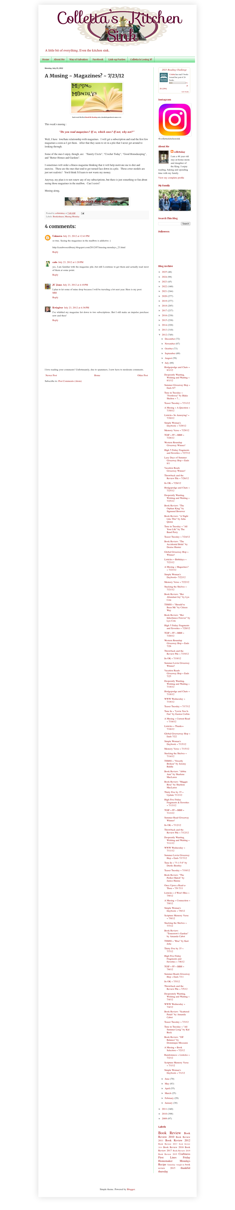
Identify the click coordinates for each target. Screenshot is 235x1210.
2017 (165, 310)
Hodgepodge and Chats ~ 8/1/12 (177, 368)
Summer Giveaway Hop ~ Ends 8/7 (177, 386)
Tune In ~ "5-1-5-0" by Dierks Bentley (175, 864)
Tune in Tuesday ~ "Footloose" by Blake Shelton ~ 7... (176, 395)
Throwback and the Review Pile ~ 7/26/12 (176, 477)
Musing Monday (72, 216)
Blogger (131, 1189)
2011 (165, 1108)
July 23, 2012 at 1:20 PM (70, 262)
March (168, 1093)
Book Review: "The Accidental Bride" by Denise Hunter (176, 544)
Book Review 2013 (167, 1143)
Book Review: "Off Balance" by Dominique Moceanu (176, 1039)
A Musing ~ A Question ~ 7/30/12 (177, 409)
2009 (165, 1118)
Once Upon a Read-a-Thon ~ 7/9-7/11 (175, 887)
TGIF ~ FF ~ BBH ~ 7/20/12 (174, 634)
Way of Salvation (78, 59)
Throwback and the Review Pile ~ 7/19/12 (176, 652)
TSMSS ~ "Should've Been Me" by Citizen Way (176, 607)
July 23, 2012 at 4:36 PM (76, 307)
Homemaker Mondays (174, 1161)
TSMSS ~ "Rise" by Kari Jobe (176, 942)
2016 (165, 315)
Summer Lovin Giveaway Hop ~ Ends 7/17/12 (177, 856)
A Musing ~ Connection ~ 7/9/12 (177, 902)
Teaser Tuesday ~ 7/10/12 (177, 870)
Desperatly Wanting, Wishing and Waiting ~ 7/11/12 (177, 840)
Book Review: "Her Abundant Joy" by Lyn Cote (176, 596)
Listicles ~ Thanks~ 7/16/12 (174, 727)
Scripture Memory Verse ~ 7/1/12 (176, 1064)
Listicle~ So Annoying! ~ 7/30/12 (176, 416)
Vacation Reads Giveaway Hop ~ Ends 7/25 (176, 673)
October (169, 348)
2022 (165, 286)
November (170, 343)
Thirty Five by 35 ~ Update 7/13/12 (174, 793)
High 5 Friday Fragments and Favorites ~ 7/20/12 (177, 627)
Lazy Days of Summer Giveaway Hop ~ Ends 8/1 (176, 460)
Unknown (57, 236)
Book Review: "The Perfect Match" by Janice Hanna (174, 877)
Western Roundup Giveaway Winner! (174, 444)
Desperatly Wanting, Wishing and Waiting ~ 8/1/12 (177, 377)
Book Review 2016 (173, 1147)
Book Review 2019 (167, 1154)
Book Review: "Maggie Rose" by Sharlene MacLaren (176, 784)
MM (54, 292)
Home (45, 59)
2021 (165, 291)
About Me (59, 59)
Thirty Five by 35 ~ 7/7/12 (174, 950)
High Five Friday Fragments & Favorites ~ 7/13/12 (176, 802)
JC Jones (57, 284)
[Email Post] (82, 213)
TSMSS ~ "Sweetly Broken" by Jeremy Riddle (175, 763)
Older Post (142, 375)
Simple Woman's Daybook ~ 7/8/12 (174, 909)
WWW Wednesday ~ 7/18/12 (174, 700)
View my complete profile (171, 177)
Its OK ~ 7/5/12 (172, 981)
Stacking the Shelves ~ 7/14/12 (175, 755)
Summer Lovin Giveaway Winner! (177, 664)
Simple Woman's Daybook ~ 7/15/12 (175, 743)
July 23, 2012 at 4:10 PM (75, 284)
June (167, 1078)
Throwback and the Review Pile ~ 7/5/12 (176, 987)
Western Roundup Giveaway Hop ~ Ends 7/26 (176, 643)
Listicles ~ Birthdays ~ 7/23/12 (175, 561)
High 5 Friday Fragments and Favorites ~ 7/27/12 (177, 451)
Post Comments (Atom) (70, 381)
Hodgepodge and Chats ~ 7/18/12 (177, 693)
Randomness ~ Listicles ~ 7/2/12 (177, 1056)
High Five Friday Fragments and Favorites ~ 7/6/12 (174, 958)
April (168, 1088)
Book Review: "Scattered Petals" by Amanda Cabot (176, 1014)
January (169, 1102)
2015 (165, 320)
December (170, 338)
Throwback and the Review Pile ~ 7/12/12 (176, 831)
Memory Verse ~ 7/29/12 (176, 430)
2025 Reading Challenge (174, 69)
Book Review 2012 (177, 1140)
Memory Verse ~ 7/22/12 (176, 581)
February (169, 1098)
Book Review (169, 1132)
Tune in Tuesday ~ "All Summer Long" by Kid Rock (176, 1029)
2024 (165, 276)
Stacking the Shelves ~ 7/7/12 (175, 924)
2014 (165, 324)
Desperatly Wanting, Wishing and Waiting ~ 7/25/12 (177, 497)
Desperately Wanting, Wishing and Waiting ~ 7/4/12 (177, 996)
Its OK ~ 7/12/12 (172, 825)
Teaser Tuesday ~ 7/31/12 (177, 403)
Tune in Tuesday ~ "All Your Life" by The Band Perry (175, 529)
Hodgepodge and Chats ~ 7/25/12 (177, 489)
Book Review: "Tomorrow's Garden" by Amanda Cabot (176, 933)
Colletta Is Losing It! (141, 59)
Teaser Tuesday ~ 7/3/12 (176, 1021)
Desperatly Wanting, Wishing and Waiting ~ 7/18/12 (177, 683)
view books (185, 92)
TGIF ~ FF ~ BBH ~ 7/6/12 (174, 968)
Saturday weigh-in (175, 1164)
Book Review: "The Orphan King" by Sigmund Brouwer (174, 508)
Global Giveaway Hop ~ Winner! (176, 553)
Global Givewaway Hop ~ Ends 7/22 (177, 735)
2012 (165, 334)
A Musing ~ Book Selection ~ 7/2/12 (174, 1049)
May (167, 1083)
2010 (165, 1113)
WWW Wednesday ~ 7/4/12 (174, 1005)
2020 (165, 296)
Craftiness (184, 1154)
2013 (165, 329)
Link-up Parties (116, 59)
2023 (165, 281)
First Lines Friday (174, 1157)
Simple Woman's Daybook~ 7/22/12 (175, 576)
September (170, 353)
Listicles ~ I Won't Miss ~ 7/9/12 (176, 894)
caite (54, 262)
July (167, 362)
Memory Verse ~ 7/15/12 (176, 748)
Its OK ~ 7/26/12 (172, 483)
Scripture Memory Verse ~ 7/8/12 (176, 917)
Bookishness (58, 216)
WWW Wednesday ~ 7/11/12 (174, 849)
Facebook (98, 59)
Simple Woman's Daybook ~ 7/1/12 (174, 1071)
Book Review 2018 (181, 1150)
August (169, 358)
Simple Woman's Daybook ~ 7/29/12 (175, 424)
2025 (165, 271)
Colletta (172, 74)
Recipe (162, 1164)
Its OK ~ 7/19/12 (172, 658)
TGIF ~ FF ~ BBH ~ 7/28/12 (174, 436)
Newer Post (51, 375)
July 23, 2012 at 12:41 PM (76, 235)
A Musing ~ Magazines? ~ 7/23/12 (176, 568)
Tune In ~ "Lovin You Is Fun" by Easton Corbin (177, 712)
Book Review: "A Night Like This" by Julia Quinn (176, 518)
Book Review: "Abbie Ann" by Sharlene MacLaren (175, 774)
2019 (165, 300)
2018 (165, 305)
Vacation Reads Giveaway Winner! (174, 469)
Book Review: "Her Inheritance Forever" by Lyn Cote (177, 617)
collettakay (60, 213)
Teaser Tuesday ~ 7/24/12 (177, 536)
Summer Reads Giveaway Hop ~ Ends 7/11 (177, 975)
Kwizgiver (57, 307)
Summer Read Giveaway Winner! (176, 819)
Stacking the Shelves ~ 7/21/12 (175, 588)
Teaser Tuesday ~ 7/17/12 (177, 706)
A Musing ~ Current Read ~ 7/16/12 (177, 720)
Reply (55, 251)
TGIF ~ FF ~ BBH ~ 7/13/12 (174, 811)
